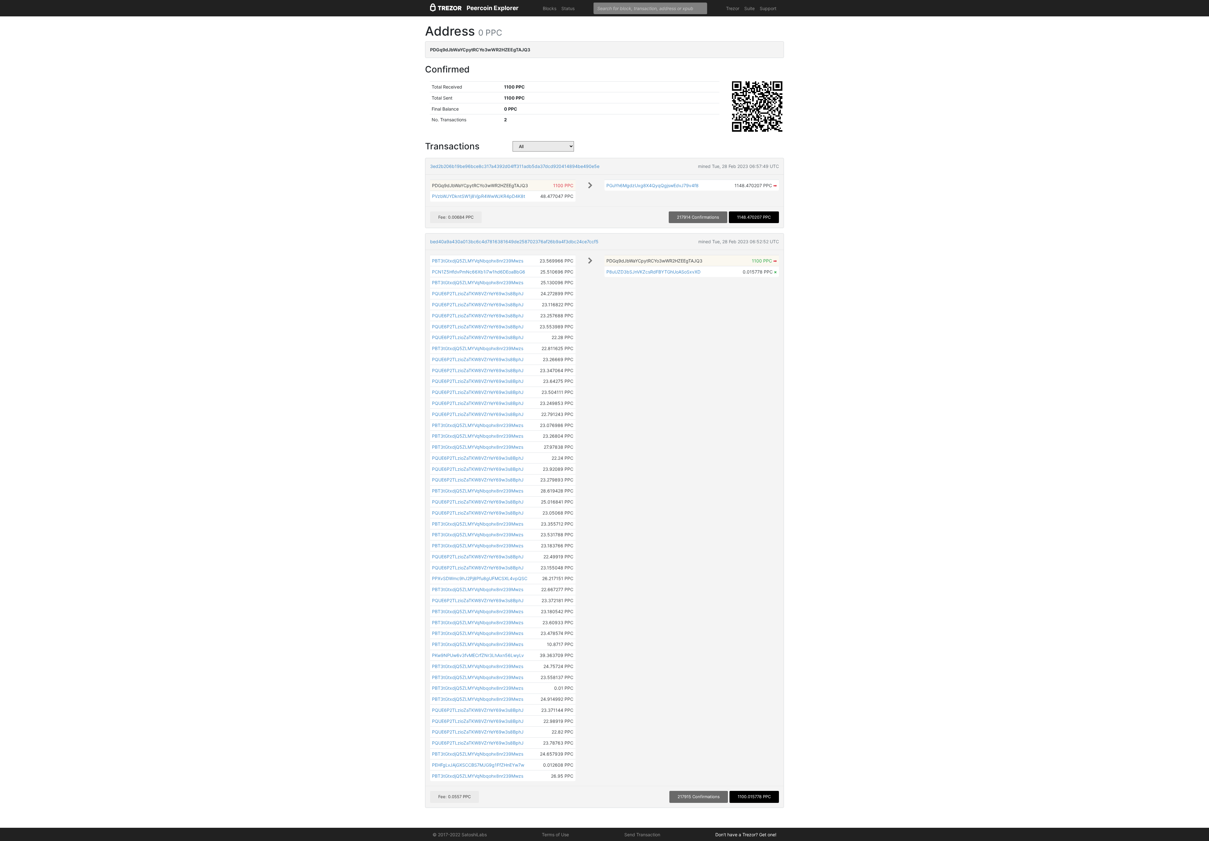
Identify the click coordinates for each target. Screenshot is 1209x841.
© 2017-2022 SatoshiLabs (460, 834)
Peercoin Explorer (493, 8)
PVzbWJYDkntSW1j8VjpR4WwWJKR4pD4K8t (478, 196)
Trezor (732, 8)
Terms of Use (555, 834)
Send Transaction (642, 834)
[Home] (446, 8)
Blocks (549, 8)
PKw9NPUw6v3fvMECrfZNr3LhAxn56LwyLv (478, 655)
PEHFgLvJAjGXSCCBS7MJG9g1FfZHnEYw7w (478, 765)
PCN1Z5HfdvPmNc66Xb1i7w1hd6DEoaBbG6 (478, 271)
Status (568, 8)
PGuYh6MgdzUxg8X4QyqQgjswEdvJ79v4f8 (652, 185)
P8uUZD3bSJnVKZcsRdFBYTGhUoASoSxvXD (653, 271)
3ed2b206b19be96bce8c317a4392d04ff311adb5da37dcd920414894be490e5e (514, 166)
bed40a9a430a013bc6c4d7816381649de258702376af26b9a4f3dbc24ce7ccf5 (514, 241)
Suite (749, 8)
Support (768, 8)
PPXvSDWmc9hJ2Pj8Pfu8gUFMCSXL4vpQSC (479, 578)
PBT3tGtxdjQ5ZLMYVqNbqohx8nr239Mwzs (477, 260)
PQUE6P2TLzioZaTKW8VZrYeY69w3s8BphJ (478, 293)
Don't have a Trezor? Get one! (745, 834)
